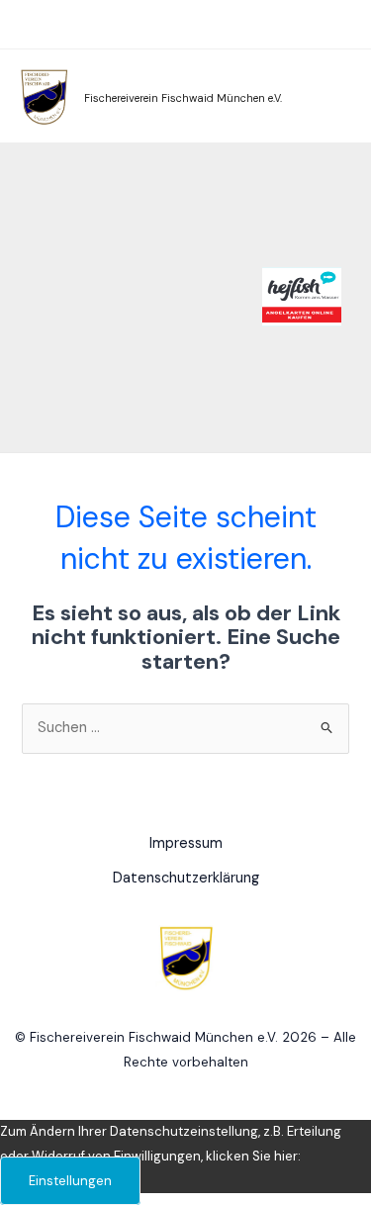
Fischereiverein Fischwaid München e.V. (183, 98)
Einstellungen (70, 1180)
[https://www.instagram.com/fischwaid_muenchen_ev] (313, 24)
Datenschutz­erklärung (186, 878)
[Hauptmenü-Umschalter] (38, 27)
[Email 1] (342, 24)
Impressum (186, 843)
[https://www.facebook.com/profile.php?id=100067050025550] (283, 24)
